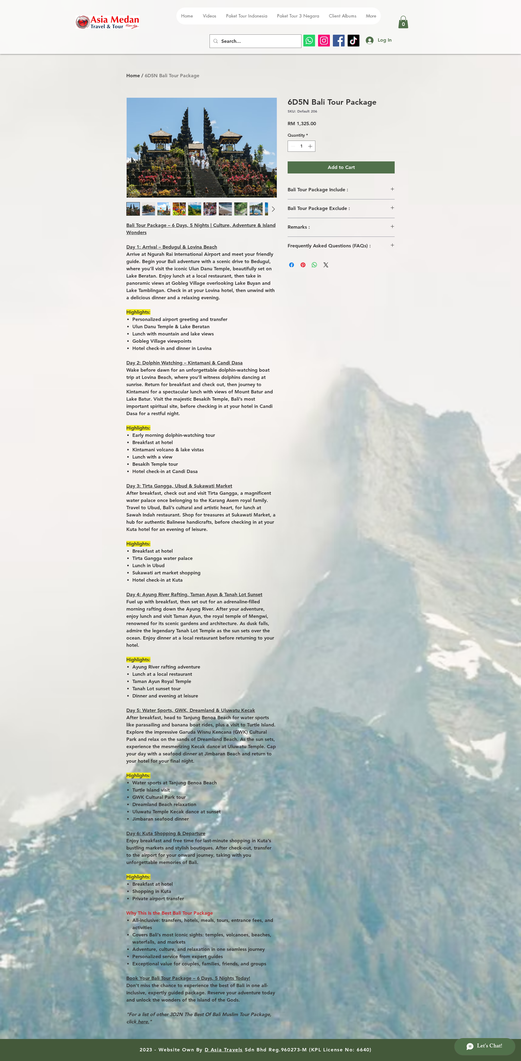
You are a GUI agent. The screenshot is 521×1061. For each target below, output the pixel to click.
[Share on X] (326, 264)
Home (133, 75)
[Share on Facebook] (291, 264)
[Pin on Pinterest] (303, 264)
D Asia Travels (224, 1050)
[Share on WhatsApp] (314, 264)
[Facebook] (339, 40)
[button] (403, 22)
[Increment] (310, 146)
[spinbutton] (301, 146)
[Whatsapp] (309, 40)
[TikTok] (353, 40)
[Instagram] (324, 40)
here (142, 1021)
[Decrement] (292, 146)
